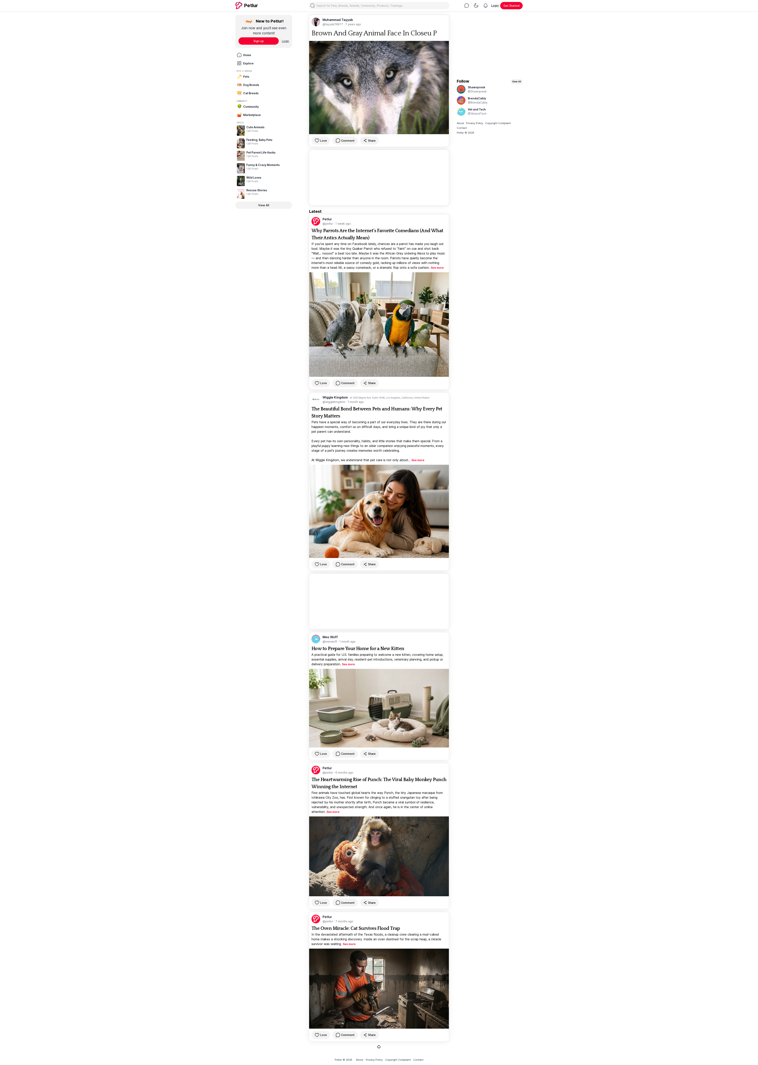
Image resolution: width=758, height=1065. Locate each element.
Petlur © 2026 (465, 132)
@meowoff (330, 641)
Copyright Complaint (498, 123)
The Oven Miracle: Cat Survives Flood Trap (355, 928)
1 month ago (356, 401)
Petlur (327, 219)
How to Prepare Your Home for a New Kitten (357, 648)
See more (437, 267)
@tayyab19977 (333, 24)
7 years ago (353, 24)
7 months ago (344, 921)
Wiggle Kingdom (336, 397)
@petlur (328, 223)
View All (263, 205)
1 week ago (343, 223)
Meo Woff (330, 637)
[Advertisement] (379, 177)
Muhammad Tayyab (338, 20)
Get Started (511, 5)
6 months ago (344, 772)
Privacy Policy (474, 123)
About (460, 123)
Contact (462, 127)
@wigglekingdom (334, 401)
